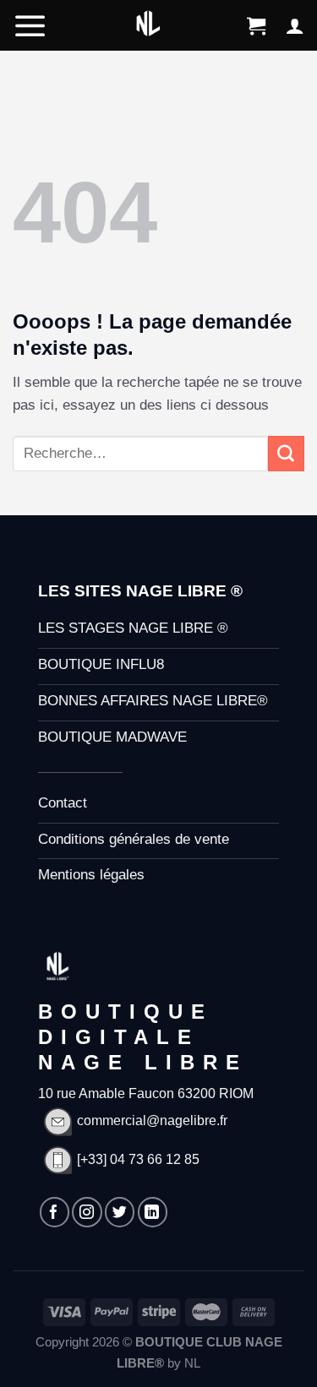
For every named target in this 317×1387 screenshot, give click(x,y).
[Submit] (286, 453)
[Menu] (30, 25)
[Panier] (256, 25)
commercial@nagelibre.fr (152, 1120)
